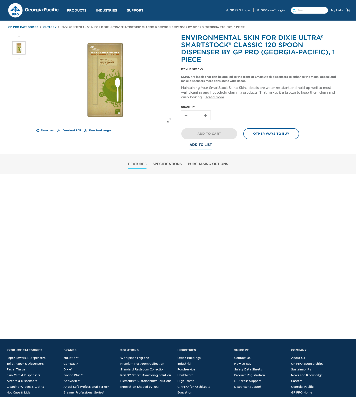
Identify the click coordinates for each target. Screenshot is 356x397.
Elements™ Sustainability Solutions (145, 381)
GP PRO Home (301, 392)
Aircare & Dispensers (22, 381)
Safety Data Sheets (248, 369)
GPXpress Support (247, 381)
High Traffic (185, 381)
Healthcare (185, 375)
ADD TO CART (209, 134)
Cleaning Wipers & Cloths (25, 386)
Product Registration (249, 375)
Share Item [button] (47, 130)
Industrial (184, 363)
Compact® (70, 363)
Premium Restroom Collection (142, 363)
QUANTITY (188, 106)
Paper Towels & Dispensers (26, 358)
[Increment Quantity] (206, 115)
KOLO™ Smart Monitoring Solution (145, 375)
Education (184, 392)
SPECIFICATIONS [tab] (167, 164)
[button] (88, 10)
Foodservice (186, 369)
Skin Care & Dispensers (23, 375)
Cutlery (49, 27)
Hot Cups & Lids (18, 392)
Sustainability (301, 369)
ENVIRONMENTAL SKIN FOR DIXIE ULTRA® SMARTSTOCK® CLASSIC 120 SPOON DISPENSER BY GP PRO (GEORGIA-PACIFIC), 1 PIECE (153, 27)
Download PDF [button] (71, 130)
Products (76, 10)
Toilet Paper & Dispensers (25, 363)
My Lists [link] (337, 10)
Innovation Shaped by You (139, 386)
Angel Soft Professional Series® (86, 386)
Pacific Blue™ (73, 375)
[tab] (137, 164)
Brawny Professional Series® (83, 392)
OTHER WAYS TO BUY (271, 134)
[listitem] (19, 48)
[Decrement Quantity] (186, 115)
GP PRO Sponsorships (307, 363)
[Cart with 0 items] (348, 10)
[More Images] (19, 36)
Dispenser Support (248, 386)
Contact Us (242, 358)
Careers (296, 381)
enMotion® (70, 358)
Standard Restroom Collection (142, 369)
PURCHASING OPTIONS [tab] (208, 164)
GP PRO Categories (23, 27)
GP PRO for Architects (193, 386)
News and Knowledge (307, 375)
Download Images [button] (99, 130)
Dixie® (67, 369)
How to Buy (243, 363)
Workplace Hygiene (134, 358)
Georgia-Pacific (302, 386)
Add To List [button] (201, 145)
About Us (298, 358)
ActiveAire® (71, 381)
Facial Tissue (16, 369)
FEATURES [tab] (137, 164)
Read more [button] (214, 97)
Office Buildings (189, 358)
